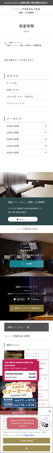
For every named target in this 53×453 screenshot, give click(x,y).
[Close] (49, 411)
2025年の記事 (13, 132)
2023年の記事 (13, 145)
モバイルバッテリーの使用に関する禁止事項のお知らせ (25, 2)
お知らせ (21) (13, 89)
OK (26, 448)
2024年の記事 (13, 139)
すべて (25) (12, 83)
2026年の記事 (13, 125)
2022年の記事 (13, 152)
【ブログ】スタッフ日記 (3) (20, 96)
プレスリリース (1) (15, 103)
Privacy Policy (28, 435)
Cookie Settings (26, 440)
